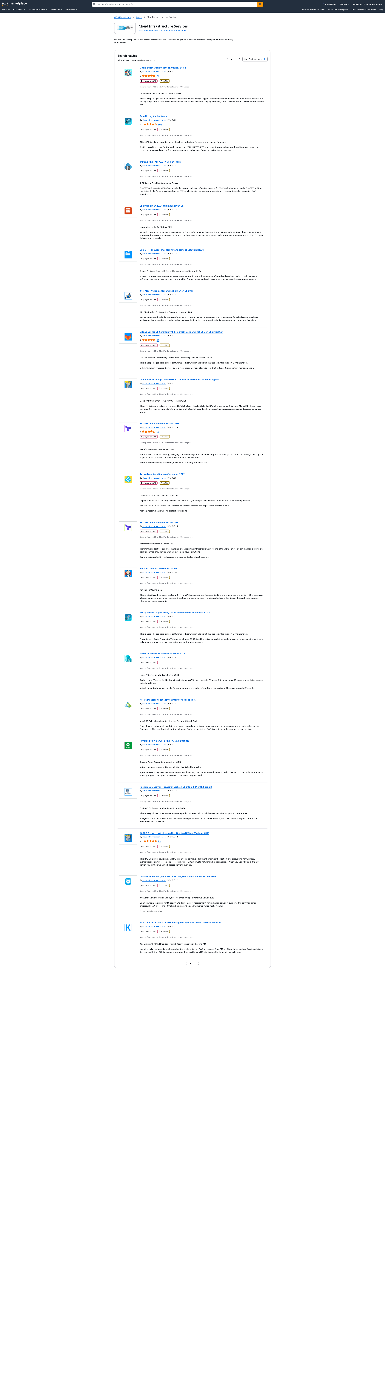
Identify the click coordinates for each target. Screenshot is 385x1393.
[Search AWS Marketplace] (260, 4)
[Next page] (239, 59)
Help (381, 9)
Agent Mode (330, 4)
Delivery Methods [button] (37, 9)
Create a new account (373, 4)
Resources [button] (70, 9)
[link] (162, 17)
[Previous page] (227, 59)
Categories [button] (18, 9)
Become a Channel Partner (313, 9)
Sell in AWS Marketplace (338, 9)
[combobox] (174, 4)
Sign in (356, 4)
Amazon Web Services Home (363, 9)
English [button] (343, 4)
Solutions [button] (55, 9)
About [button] (5, 9)
